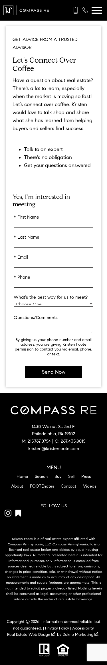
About (17, 486)
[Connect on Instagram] (8, 514)
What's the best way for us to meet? (51, 297)
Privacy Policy (57, 628)
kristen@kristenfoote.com (53, 448)
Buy (57, 476)
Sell (71, 476)
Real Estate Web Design (29, 634)
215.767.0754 (39, 441)
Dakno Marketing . (80, 634)
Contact (68, 486)
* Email (21, 257)
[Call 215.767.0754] (75, 10)
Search (41, 476)
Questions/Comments (36, 317)
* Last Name (26, 237)
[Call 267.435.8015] (85, 10)
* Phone (22, 277)
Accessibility (83, 628)
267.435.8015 (73, 441)
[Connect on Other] (18, 514)
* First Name (26, 217)
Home (22, 476)
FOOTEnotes (42, 486)
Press (86, 476)
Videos (89, 486)
